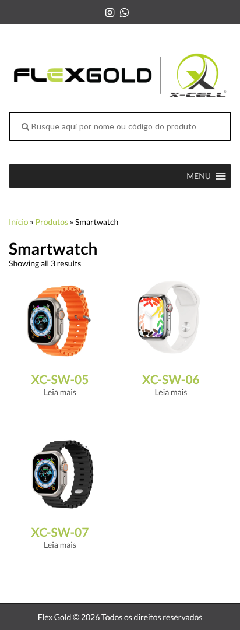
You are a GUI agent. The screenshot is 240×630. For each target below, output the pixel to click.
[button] (198, 176)
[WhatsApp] (124, 12)
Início (19, 222)
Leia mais (60, 392)
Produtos (51, 222)
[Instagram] (109, 12)
